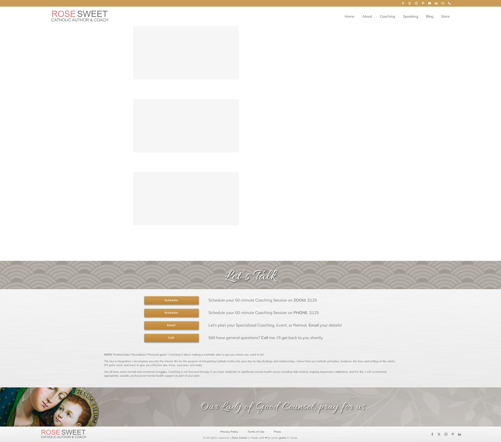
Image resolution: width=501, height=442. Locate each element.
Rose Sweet (239, 437)
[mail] (443, 3)
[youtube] (429, 3)
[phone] (449, 3)
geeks (282, 437)
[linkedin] (436, 3)
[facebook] (403, 3)
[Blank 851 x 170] (79, 12)
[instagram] (416, 3)
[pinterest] (423, 3)
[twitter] (409, 3)
